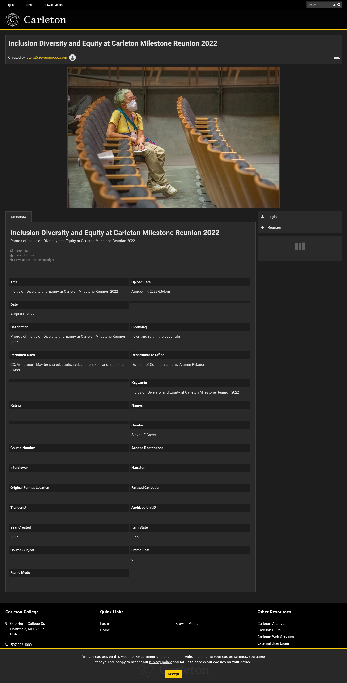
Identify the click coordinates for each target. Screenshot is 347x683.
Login (272, 216)
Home (29, 5)
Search (339, 4)
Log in (10, 5)
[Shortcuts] (337, 56)
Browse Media (53, 5)
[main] (173, 316)
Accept (173, 673)
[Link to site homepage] (35, 20)
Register (274, 227)
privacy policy (160, 661)
